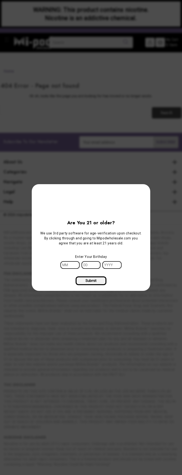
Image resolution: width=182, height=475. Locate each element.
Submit (91, 281)
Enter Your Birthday (91, 257)
